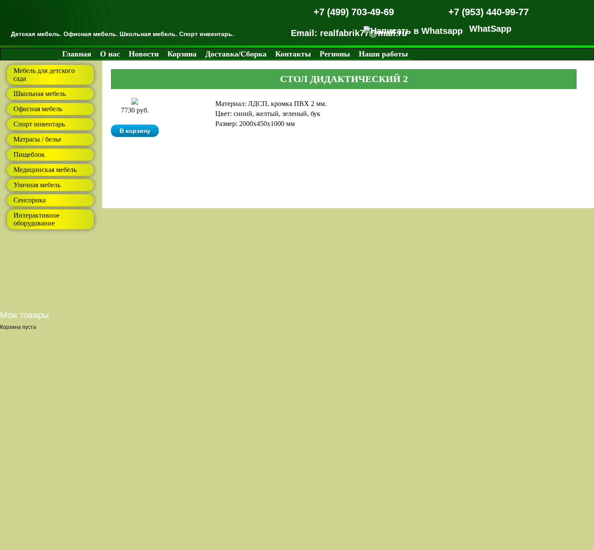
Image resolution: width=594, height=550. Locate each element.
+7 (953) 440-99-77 (488, 12)
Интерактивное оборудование (36, 219)
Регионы (335, 54)
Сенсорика (29, 200)
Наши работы (383, 54)
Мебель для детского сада (44, 74)
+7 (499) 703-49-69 (354, 12)
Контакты (293, 54)
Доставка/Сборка (236, 54)
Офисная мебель (37, 109)
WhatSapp (490, 28)
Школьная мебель (39, 93)
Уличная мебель (36, 185)
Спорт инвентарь (39, 124)
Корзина (182, 54)
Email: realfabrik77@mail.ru (349, 33)
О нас (110, 54)
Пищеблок (29, 154)
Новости (144, 54)
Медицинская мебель (45, 169)
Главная (76, 54)
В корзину (135, 130)
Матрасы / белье (37, 139)
